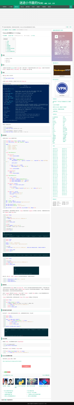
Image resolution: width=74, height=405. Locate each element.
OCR (53, 127)
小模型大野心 (55, 111)
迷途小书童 (11, 35)
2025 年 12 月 (55, 150)
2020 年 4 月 (55, 189)
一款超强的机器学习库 (8, 394)
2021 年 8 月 (55, 177)
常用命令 (54, 138)
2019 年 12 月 (55, 191)
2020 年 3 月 (64, 189)
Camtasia (64, 119)
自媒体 (64, 141)
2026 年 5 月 (64, 148)
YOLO (53, 134)
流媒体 (38, 6)
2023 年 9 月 (64, 158)
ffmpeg (64, 121)
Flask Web (54, 122)
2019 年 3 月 (55, 196)
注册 (70, 27)
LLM (53, 125)
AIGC (64, 117)
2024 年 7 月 (64, 151)
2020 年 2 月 (55, 190)
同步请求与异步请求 (10, 48)
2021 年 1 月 (64, 181)
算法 (53, 141)
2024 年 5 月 (64, 153)
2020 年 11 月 (64, 183)
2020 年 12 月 (55, 183)
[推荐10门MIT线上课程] (32, 381)
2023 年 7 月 (64, 160)
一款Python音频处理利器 (31, 396)
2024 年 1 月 (64, 155)
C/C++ (53, 119)
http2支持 (9, 49)
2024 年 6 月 (55, 153)
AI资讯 (53, 118)
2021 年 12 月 (55, 174)
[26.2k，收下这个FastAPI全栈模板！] (20, 381)
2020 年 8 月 (55, 186)
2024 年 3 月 (64, 154)
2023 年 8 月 (55, 160)
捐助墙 (49, 6)
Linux (64, 124)
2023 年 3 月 (64, 163)
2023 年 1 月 (64, 164)
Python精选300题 (30, 390)
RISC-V (64, 131)
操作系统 (28, 6)
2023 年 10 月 (55, 158)
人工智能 (10, 6)
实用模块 (14, 29)
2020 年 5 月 (64, 187)
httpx (6, 372)
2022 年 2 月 (55, 173)
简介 (8, 42)
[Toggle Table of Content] (13, 39)
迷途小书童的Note (31, 403)
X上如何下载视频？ (56, 104)
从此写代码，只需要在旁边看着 (58, 109)
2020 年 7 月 (64, 186)
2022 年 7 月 (64, 168)
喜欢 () (26, 366)
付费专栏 (4, 6)
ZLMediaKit (65, 134)
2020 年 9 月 (64, 184)
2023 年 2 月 (55, 164)
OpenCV (64, 127)
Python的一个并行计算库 (31, 392)
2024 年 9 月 (64, 150)
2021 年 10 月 (55, 176)
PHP (53, 128)
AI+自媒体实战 (55, 117)
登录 (67, 27)
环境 (8, 41)
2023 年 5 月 (64, 161)
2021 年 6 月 (55, 178)
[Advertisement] (37, 17)
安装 (8, 44)
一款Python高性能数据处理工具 (9, 396)
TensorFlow (65, 132)
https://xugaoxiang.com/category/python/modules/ (12, 361)
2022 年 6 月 (55, 170)
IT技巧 (33, 6)
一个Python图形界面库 (8, 392)
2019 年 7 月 (55, 194)
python (8, 372)
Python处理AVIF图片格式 (8, 390)
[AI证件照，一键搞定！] (8, 381)
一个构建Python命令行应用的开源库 (33, 394)
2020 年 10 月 (55, 184)
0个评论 (33, 35)
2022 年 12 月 (55, 166)
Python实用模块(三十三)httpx (12, 33)
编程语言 (16, 6)
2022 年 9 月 (64, 167)
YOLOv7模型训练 (45, 375)
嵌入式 (22, 6)
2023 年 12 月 (55, 157)
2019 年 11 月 (64, 191)
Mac (63, 125)
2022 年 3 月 (64, 171)
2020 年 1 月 (64, 190)
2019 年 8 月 (64, 193)
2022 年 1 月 (64, 173)
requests (12, 67)
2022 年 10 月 (55, 167)
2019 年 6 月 (64, 194)
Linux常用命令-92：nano (8, 375)
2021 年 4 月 (55, 180)
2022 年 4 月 (55, 171)
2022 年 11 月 (64, 166)
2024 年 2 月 (55, 155)
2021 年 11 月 (64, 174)
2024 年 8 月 (55, 151)
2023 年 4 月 (55, 163)
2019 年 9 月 (55, 193)
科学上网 (64, 140)
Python (10, 29)
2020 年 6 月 (55, 187)
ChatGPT (54, 121)
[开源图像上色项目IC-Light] (44, 381)
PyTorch (54, 131)
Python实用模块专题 (11, 51)
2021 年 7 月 (64, 177)
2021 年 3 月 (64, 180)
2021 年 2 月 (55, 181)
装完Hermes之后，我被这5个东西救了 (60, 107)
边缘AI (53, 142)
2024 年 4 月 (55, 154)
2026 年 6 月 (55, 148)
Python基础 (65, 130)
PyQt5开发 (65, 128)
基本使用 (8, 45)
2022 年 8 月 (55, 168)
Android (64, 118)
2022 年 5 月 (64, 170)
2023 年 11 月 (64, 157)
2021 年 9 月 (64, 176)
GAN (64, 122)
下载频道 (44, 6)
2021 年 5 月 (64, 178)
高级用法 (8, 47)
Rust (53, 132)
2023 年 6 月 (55, 161)
